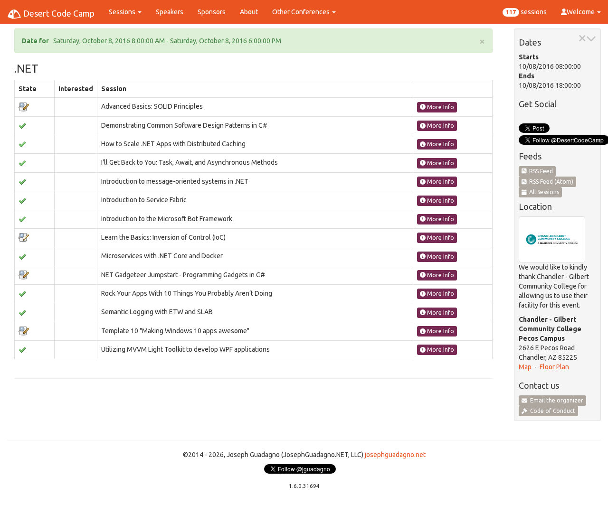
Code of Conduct (551, 411)
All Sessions (542, 192)
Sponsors (212, 12)
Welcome (581, 12)
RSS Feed (539, 171)
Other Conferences (301, 12)
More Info (440, 107)
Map (525, 367)
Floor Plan (554, 367)
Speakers (169, 12)
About (249, 12)
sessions (526, 12)
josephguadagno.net (395, 454)
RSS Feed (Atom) (549, 181)
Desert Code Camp (58, 13)
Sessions (123, 12)
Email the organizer (555, 400)
